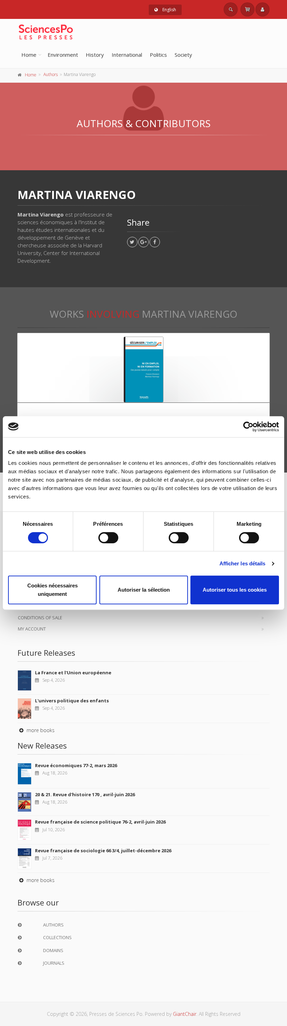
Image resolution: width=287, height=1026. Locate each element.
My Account (32, 629)
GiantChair (184, 1014)
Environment (63, 54)
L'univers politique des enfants (72, 700)
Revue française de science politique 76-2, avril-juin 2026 (100, 822)
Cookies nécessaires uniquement (52, 590)
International (127, 54)
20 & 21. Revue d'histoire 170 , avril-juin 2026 (85, 794)
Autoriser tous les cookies (235, 590)
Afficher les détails (242, 563)
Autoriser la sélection (144, 590)
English (168, 10)
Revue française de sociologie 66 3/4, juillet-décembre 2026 (103, 850)
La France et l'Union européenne (73, 672)
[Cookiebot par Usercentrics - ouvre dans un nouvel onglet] (248, 426)
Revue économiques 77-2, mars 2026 (76, 765)
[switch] (108, 537)
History (95, 54)
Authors (50, 74)
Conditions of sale (40, 617)
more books (40, 730)
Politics (158, 54)
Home (28, 54)
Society (183, 54)
